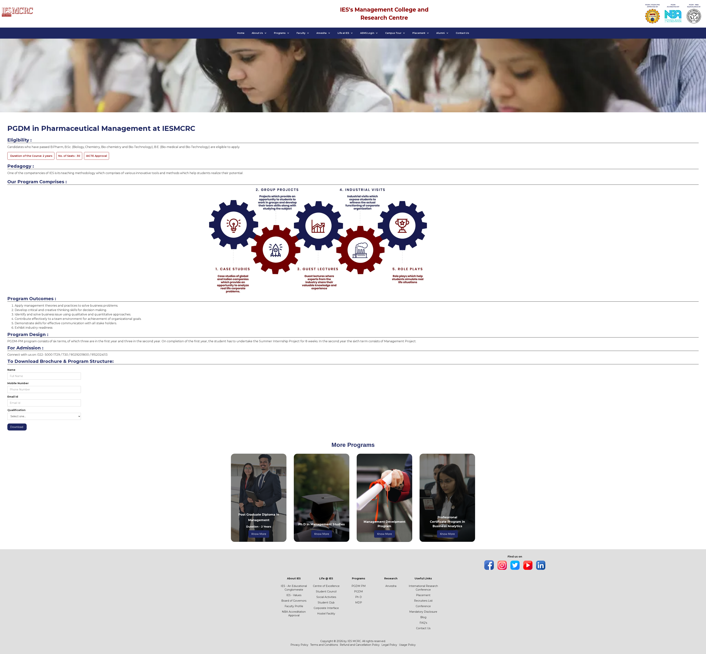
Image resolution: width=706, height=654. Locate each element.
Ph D (358, 597)
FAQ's (423, 622)
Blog (423, 617)
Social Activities (326, 597)
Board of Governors (293, 600)
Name (11, 369)
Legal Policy (389, 644)
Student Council (326, 591)
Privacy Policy (299, 644)
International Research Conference (423, 587)
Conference (423, 606)
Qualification (16, 410)
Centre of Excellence (326, 586)
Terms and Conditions (324, 644)
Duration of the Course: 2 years (31, 156)
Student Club (326, 602)
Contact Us (462, 33)
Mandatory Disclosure (423, 611)
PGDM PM (359, 586)
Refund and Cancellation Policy (360, 644)
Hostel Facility (326, 613)
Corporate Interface (326, 608)
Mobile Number (18, 383)
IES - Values (293, 595)
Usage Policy (407, 644)
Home (240, 33)
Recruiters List (423, 600)
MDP (358, 602)
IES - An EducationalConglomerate (294, 587)
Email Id (12, 396)
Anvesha (390, 586)
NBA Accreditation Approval (294, 613)
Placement (423, 595)
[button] (259, 33)
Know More (258, 534)
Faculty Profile (294, 606)
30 (69, 156)
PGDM (358, 591)
